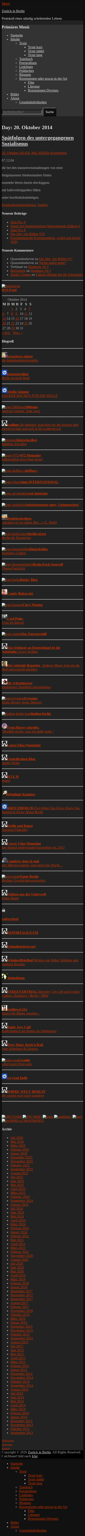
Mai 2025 (17, 1185)
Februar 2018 (19, 1283)
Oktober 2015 (20, 1334)
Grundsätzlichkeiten (33, 102)
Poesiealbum (28, 63)
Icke (35, 1456)
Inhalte (15, 39)
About (14, 98)
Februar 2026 (19, 1149)
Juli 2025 (16, 1177)
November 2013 (21, 1425)
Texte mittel (36, 51)
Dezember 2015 (21, 1326)
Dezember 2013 (21, 1421)
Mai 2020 (17, 1271)
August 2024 (19, 1204)
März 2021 (18, 1248)
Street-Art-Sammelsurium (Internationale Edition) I (45, 226)
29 (13, 328)
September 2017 (21, 1299)
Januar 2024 (18, 1232)
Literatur (34, 86)
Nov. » (17, 333)
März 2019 (18, 1279)
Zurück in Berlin (13, 11)
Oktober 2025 (20, 1165)
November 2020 (21, 1256)
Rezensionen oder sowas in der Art (43, 78)
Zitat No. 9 (18, 222)
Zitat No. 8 (18, 230)
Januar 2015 (18, 1370)
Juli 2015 (16, 1346)
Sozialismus (27, 205)
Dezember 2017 (21, 1291)
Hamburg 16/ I (38, 267)
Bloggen (25, 74)
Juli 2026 (16, 1138)
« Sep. (6, 333)
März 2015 (18, 1362)
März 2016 (18, 1319)
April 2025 (18, 1189)
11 (25, 314)
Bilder (14, 94)
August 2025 (19, 1173)
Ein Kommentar (56, 153)
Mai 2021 (17, 1240)
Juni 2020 (17, 1267)
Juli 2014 (16, 1393)
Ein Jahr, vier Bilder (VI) (27, 234)
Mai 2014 (17, 1401)
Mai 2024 (17, 1216)
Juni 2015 (17, 1350)
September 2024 (21, 1200)
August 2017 (19, 1303)
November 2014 (21, 1378)
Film (31, 82)
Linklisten (26, 67)
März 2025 (18, 1193)
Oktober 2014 (20, 1381)
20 (4, 323)
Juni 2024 (17, 1212)
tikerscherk (18, 271)
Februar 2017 (19, 1307)
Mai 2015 (17, 1354)
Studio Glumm (20, 274)
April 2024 (18, 1220)
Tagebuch (26, 59)
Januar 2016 (18, 1322)
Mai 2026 (17, 1141)
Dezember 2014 (21, 1374)
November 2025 (21, 1161)
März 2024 (18, 1224)
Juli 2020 (16, 1263)
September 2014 (21, 1385)
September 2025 (21, 1169)
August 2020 (19, 1259)
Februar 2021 (19, 1252)
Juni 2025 (17, 1181)
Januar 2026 (18, 1153)
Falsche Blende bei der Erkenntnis (59, 274)
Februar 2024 (19, 1228)
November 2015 (21, 1330)
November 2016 (21, 1311)
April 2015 (18, 1358)
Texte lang (35, 55)
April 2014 (18, 1405)
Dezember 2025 (21, 1157)
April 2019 (18, 1275)
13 (4, 318)
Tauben (42, 205)
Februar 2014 (19, 1413)
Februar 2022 (19, 1236)
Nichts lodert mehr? (52, 263)
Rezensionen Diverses (43, 90)
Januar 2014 (18, 1417)
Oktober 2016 (20, 1315)
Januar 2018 (18, 1287)
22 (13, 323)
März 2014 (18, 1409)
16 (17, 318)
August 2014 (19, 1389)
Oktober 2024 (20, 1197)
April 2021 (18, 1244)
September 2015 (21, 1338)
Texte (23, 43)
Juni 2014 (17, 1397)
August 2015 (19, 1342)
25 (26, 323)
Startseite (16, 35)
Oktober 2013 (20, 1429)
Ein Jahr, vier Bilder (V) (55, 259)
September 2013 (21, 1433)
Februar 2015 (19, 1366)
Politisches (26, 71)
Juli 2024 (16, 1208)
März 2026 (18, 1145)
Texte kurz (35, 47)
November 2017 (21, 1295)
